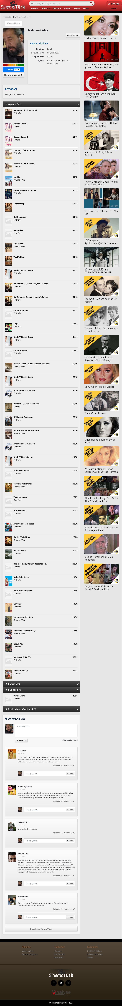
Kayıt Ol (114, 8)
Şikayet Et (58, 765)
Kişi (14, 17)
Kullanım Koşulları (95, 954)
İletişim (77, 8)
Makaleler (58, 957)
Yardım (85, 8)
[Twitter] (61, 983)
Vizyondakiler (28, 951)
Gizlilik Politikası (94, 951)
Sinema (45, 8)
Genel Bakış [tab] (14, 23)
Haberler (58, 951)
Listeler (67, 8)
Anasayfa (34, 8)
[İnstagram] (68, 983)
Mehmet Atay (25, 17)
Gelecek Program (30, 954)
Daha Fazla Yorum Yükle (41, 929)
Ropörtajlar (59, 954)
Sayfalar (56, 8)
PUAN (13, 69)
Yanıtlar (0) (70, 765)
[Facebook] (54, 983)
